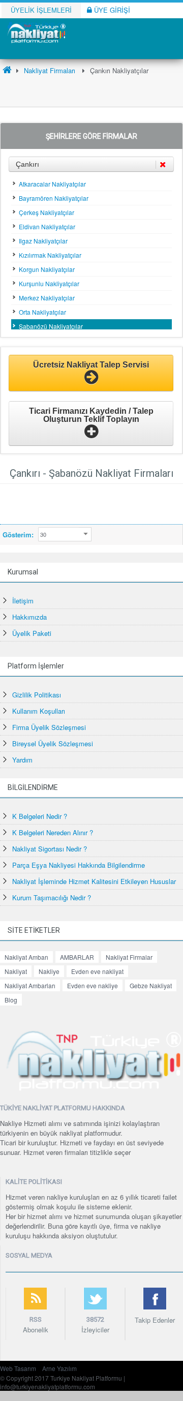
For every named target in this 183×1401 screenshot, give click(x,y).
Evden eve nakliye (92, 985)
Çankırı (27, 164)
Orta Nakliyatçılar (42, 312)
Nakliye (49, 971)
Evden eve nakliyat (97, 971)
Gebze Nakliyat (151, 985)
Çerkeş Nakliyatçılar (46, 212)
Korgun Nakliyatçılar (47, 269)
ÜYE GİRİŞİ (111, 10)
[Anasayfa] (7, 70)
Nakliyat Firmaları (49, 70)
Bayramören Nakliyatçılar (53, 198)
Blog (11, 999)
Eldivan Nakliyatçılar (47, 226)
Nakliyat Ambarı (26, 957)
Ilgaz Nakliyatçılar (43, 240)
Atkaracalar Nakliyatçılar (52, 183)
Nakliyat (16, 971)
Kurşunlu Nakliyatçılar (49, 283)
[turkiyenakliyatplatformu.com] (35, 32)
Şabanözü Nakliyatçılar (51, 326)
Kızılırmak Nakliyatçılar (50, 255)
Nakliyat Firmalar (129, 957)
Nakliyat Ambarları (30, 985)
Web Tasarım (18, 1368)
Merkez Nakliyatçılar (47, 297)
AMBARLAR (77, 957)
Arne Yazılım (59, 1368)
